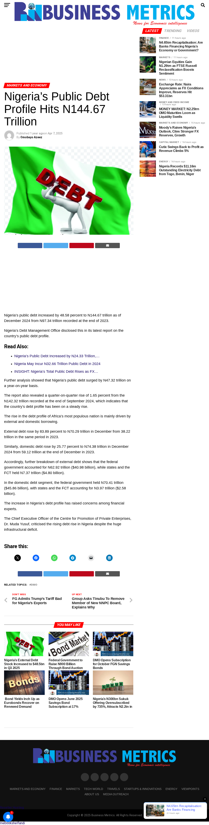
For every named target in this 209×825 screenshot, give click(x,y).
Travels (113, 789)
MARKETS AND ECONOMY (28, 789)
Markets (73, 789)
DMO (34, 585)
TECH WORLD (93, 789)
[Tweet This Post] (55, 245)
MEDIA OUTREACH (116, 794)
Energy (171, 789)
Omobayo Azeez (31, 137)
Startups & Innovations (142, 789)
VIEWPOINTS (190, 789)
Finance (56, 789)
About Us (91, 794)
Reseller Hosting (12, 808)
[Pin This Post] (81, 245)
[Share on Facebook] (30, 245)
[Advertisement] (68, 50)
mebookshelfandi (12, 823)
